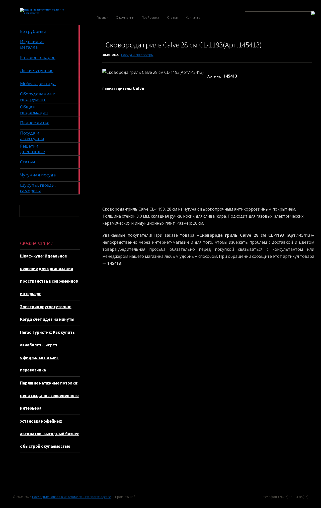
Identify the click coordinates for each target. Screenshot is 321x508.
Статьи (172, 17)
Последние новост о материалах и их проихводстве (71, 496)
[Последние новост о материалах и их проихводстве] (43, 13)
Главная (102, 17)
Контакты (193, 17)
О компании (125, 17)
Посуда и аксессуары (137, 54)
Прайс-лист (150, 17)
